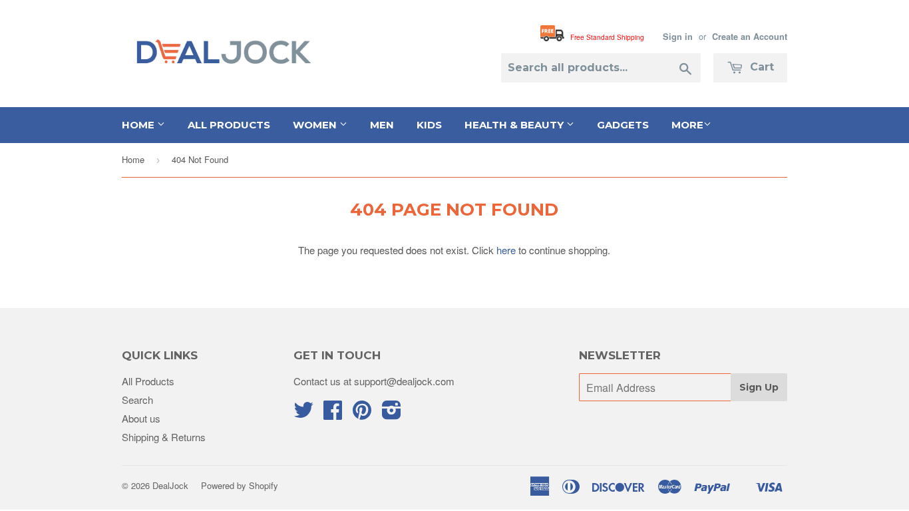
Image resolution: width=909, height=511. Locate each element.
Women (316, 124)
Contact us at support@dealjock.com (373, 381)
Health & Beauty (515, 124)
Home (139, 124)
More (687, 124)
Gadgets (623, 124)
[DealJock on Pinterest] (362, 414)
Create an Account (749, 37)
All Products (229, 124)
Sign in (678, 37)
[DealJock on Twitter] (303, 414)
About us (141, 418)
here (506, 250)
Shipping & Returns (164, 437)
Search (137, 400)
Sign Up (759, 387)
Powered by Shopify (239, 485)
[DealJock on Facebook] (333, 414)
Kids (429, 124)
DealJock (170, 485)
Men (382, 124)
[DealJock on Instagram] (391, 414)
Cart (760, 67)
